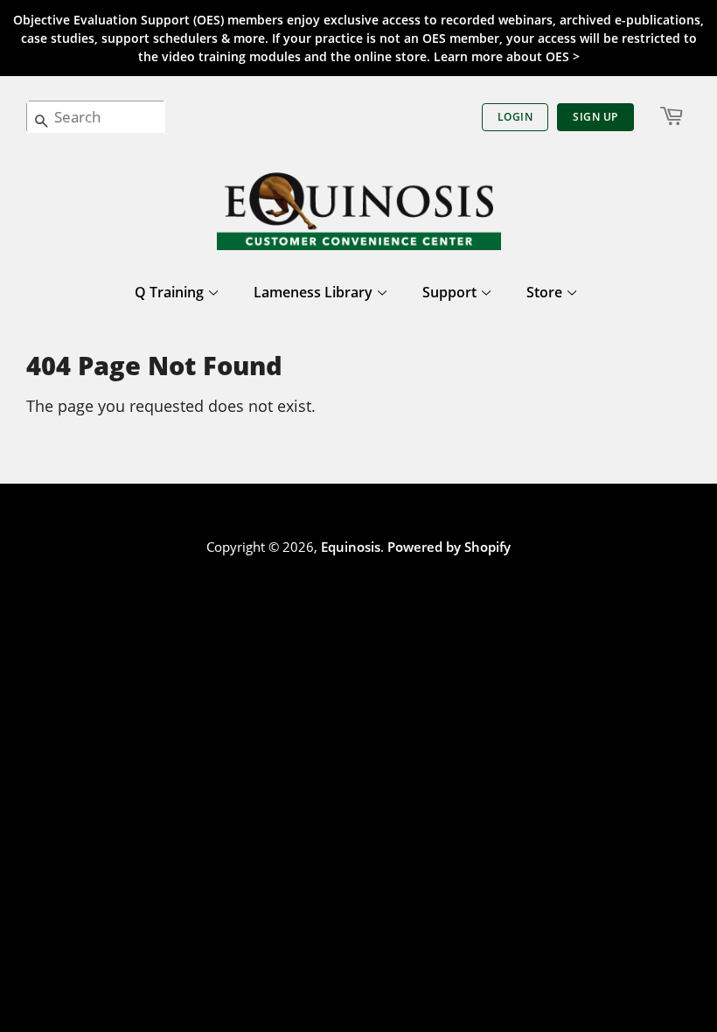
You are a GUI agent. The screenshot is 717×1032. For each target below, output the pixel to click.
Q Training (171, 292)
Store (546, 292)
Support (451, 292)
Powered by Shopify (449, 546)
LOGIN (515, 116)
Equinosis (350, 546)
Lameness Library (315, 292)
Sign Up (595, 116)
